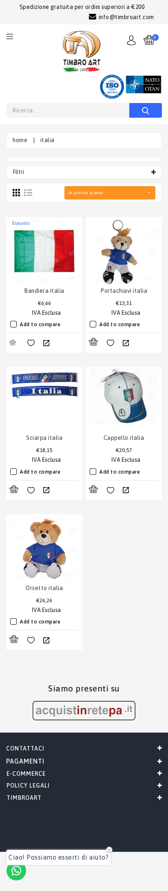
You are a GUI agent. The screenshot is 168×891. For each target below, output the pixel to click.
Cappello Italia (124, 438)
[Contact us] (16, 870)
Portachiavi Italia (123, 290)
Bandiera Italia (44, 290)
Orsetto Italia (44, 588)
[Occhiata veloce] (46, 343)
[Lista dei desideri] (31, 343)
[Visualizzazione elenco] (28, 193)
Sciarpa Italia (44, 438)
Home (20, 140)
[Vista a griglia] (16, 193)
